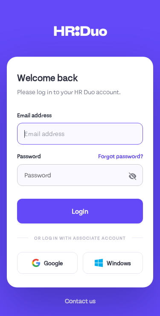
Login (80, 211)
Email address (34, 115)
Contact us (80, 300)
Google (53, 263)
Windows (119, 263)
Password (29, 156)
